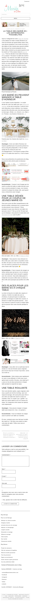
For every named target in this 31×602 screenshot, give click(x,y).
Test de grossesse (6, 555)
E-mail (4, 476)
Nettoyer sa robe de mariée (8, 520)
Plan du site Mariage (6, 517)
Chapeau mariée (5, 522)
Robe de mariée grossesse (8, 552)
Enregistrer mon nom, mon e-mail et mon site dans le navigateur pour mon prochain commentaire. (15, 494)
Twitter (3, 581)
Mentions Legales (24, 594)
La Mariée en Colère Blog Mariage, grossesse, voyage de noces (15, 8)
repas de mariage (23, 38)
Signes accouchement (7, 557)
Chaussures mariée (6, 541)
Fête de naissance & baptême (9, 550)
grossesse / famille (8, 597)
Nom (3, 469)
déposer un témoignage (7, 527)
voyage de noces (20, 597)
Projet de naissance (6, 548)
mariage (24, 596)
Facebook (4, 574)
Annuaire (11, 596)
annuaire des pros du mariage (9, 525)
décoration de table (7, 214)
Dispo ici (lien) (24, 255)
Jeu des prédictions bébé (7, 561)
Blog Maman (4, 544)
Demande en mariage (6, 532)
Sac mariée (4, 539)
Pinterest (4, 579)
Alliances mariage (6, 534)
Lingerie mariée (5, 529)
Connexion (26, 1)
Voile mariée (4, 536)
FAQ (6, 596)
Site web (4, 483)
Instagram (4, 577)
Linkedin (4, 584)
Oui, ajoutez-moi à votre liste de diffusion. (15, 499)
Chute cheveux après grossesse (9, 559)
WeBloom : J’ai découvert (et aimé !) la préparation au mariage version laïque (22, 436)
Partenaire (18, 596)
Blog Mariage (4, 514)
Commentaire (6, 454)
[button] (15, 18)
